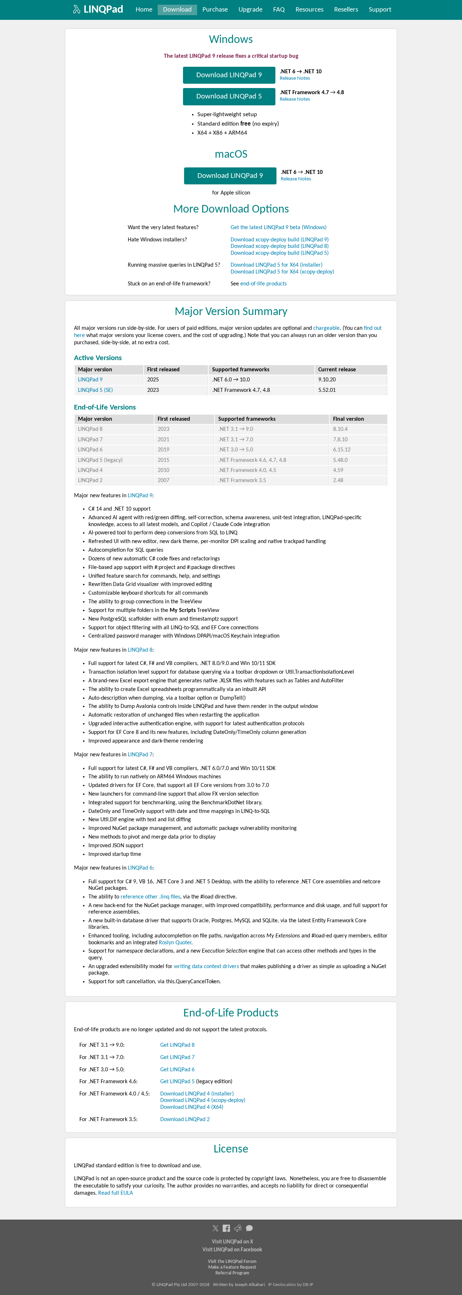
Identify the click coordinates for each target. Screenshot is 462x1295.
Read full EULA (115, 1193)
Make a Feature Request (232, 1267)
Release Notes (295, 78)
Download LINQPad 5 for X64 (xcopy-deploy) (282, 272)
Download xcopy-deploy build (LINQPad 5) (280, 253)
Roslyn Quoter (175, 943)
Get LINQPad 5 (177, 1082)
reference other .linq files (150, 897)
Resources (309, 9)
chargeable (326, 328)
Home (144, 9)
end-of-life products (263, 284)
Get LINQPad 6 (177, 1070)
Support (380, 9)
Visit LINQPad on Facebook (232, 1250)
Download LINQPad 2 (185, 1120)
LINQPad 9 (90, 380)
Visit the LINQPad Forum (232, 1261)
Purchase (215, 9)
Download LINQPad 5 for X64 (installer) (277, 265)
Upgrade (250, 9)
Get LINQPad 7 (177, 1057)
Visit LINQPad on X (232, 1242)
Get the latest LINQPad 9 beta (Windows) (279, 228)
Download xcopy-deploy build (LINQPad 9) (280, 240)
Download (177, 9)
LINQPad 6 (90, 450)
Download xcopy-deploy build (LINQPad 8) (280, 246)
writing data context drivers (206, 967)
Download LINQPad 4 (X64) (191, 1107)
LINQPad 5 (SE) (95, 390)
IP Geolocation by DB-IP (290, 1284)
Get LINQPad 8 (177, 1045)
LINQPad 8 (90, 429)
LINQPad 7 (90, 440)
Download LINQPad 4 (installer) (197, 1094)
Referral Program (232, 1273)
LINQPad (103, 10)
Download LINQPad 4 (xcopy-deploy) (202, 1100)
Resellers (346, 9)
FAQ (279, 9)
